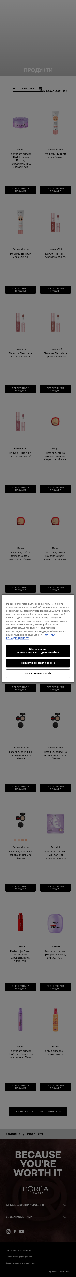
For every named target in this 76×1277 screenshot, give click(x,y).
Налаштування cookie (38, 673)
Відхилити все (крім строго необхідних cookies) (38, 651)
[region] (38, 638)
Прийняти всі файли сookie (38, 662)
